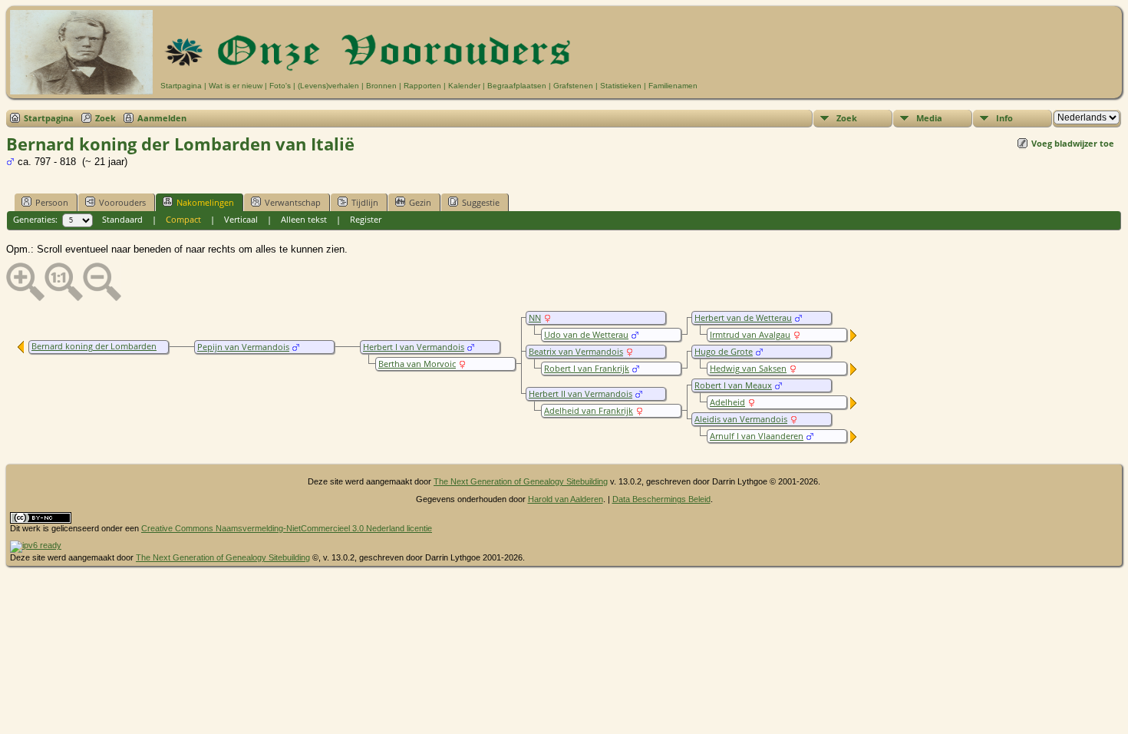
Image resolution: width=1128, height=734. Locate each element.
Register (365, 219)
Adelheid (727, 402)
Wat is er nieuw (235, 85)
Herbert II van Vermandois (580, 393)
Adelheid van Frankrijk (588, 410)
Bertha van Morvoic (417, 364)
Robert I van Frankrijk (586, 368)
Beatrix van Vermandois (576, 351)
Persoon (51, 202)
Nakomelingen (205, 202)
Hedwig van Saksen (748, 368)
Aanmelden (161, 118)
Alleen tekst (304, 219)
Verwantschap (293, 202)
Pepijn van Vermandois (243, 347)
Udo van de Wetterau (586, 334)
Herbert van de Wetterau (743, 317)
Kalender (464, 85)
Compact (183, 219)
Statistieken (621, 85)
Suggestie (481, 202)
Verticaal (241, 219)
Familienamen (673, 85)
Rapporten (422, 85)
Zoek (105, 118)
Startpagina (181, 85)
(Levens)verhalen (328, 85)
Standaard (122, 219)
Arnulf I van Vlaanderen (756, 436)
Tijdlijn (364, 202)
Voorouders (122, 202)
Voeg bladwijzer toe (1072, 143)
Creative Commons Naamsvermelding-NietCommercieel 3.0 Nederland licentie (286, 528)
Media (929, 118)
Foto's (280, 85)
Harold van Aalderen (565, 499)
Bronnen (381, 85)
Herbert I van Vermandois (413, 347)
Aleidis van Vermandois (740, 419)
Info (1004, 118)
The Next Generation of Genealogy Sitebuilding (521, 481)
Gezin (420, 202)
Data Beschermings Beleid (661, 499)
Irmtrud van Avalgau (750, 334)
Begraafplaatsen (516, 85)
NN (535, 317)
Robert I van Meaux (733, 385)
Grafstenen (573, 85)
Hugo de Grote (723, 351)
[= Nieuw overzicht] (854, 338)
